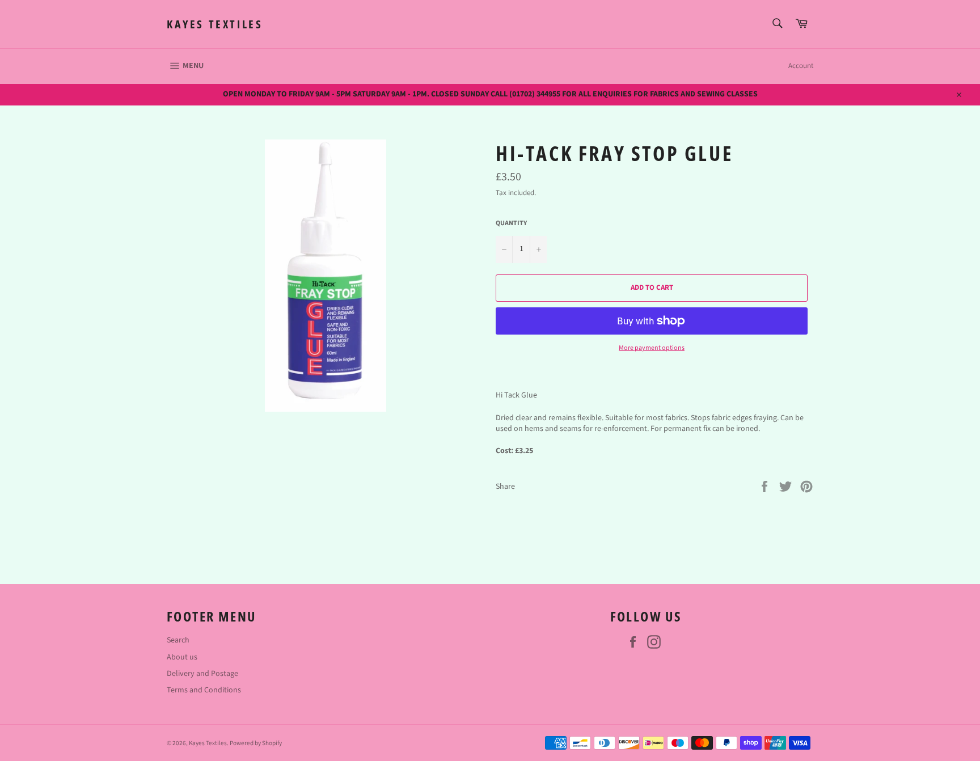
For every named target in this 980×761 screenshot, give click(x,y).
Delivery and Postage (202, 673)
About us (182, 657)
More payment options (652, 348)
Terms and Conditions (204, 690)
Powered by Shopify (256, 743)
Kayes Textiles (215, 24)
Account (800, 66)
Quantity (511, 223)
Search (178, 640)
